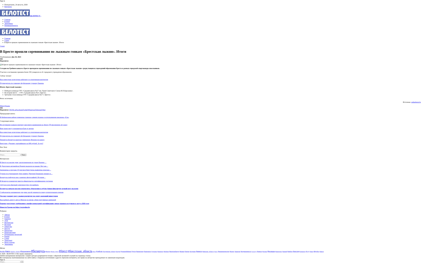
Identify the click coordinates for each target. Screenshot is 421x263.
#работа (290, 251)
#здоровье (154, 251)
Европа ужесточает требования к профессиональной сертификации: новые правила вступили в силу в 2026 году (44, 203)
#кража (182, 251)
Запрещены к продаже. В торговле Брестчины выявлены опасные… (25, 170)
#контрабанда (174, 251)
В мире (7, 22)
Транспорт (8, 240)
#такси (311, 251)
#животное (139, 251)
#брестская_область (80, 251)
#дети (134, 251)
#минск (199, 251)
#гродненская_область (109, 251)
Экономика (8, 23)
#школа (322, 251)
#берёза (47, 251)
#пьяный (284, 251)
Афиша (7, 215)
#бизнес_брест (54, 251)
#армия (18, 251)
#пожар (264, 251)
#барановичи (25, 251)
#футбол (316, 251)
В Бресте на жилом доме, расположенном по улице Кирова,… (23, 162)
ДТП (6, 221)
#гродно (118, 251)
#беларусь (38, 251)
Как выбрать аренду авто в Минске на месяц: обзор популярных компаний (28, 200)
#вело (94, 251)
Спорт (2, 46)
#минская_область (208, 251)
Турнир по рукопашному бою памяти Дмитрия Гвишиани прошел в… (26, 174)
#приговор (278, 251)
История (7, 225)
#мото (216, 251)
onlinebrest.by (416, 102)
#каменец (160, 251)
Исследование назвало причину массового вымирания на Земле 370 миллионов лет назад (33, 125)
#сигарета (302, 251)
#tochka (2, 251)
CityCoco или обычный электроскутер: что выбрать (19, 185)
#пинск (259, 251)
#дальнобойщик (126, 251)
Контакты (8, 7)
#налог (232, 251)
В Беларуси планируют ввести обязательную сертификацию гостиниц (26, 181)
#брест (2, 106)
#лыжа (7, 106)
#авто (7, 251)
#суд (307, 251)
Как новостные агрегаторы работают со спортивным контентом (24, 79)
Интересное (8, 223)
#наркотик (237, 251)
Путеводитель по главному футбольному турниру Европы (22, 83)
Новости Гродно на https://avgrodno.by (15, 207)
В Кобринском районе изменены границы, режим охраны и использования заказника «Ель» (34, 117)
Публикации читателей (13, 234)
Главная (7, 20)
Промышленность (11, 25)
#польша (271, 251)
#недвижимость (246, 251)
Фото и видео (9, 242)
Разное (6, 236)
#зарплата (147, 251)
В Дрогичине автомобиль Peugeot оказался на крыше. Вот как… (24, 166)
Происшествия (9, 232)
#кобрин (166, 251)
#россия (296, 251)
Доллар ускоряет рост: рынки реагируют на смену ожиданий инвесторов (29, 196)
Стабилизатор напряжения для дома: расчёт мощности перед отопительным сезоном (31, 192)
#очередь (254, 251)
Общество (8, 227)
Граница (7, 219)
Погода (7, 229)
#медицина (193, 251)
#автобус (13, 251)
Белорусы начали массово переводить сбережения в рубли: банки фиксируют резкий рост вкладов (39, 189)
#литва (187, 251)
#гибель (99, 251)
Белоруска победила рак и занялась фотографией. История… (23, 177)
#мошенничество (223, 251)
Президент (8, 230)
